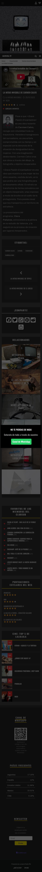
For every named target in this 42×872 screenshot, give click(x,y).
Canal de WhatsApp (21, 441)
